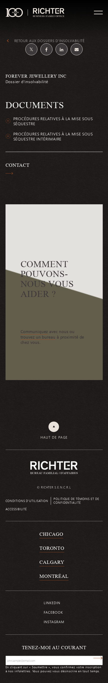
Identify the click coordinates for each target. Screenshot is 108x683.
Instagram (54, 621)
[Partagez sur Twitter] (31, 49)
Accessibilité (16, 509)
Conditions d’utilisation (27, 501)
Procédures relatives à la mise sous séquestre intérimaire (53, 136)
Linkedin (52, 602)
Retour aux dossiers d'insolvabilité (49, 41)
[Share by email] (77, 49)
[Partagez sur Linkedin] (62, 49)
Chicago (51, 534)
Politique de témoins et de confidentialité (76, 500)
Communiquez (34, 331)
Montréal (54, 576)
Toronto (51, 548)
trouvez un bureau (38, 336)
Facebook (53, 612)
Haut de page (54, 437)
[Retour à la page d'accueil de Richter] (54, 467)
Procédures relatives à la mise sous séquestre (53, 121)
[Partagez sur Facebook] (46, 49)
